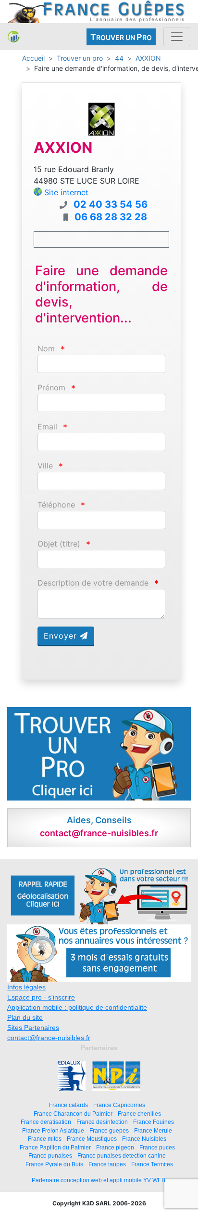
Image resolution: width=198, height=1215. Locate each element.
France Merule (153, 1130)
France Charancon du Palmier (73, 1113)
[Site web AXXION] (101, 118)
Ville (45, 465)
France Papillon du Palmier (55, 1147)
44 (119, 58)
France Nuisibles (144, 1138)
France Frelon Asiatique (53, 1130)
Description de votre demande (92, 583)
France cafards (68, 1105)
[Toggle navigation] (176, 36)
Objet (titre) (58, 543)
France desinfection (102, 1122)
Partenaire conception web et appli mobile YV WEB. (99, 1180)
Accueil (33, 58)
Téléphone (56, 504)
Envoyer (62, 636)
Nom (46, 348)
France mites (45, 1138)
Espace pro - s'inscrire (41, 997)
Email (47, 426)
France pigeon (115, 1147)
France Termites (152, 1164)
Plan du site (25, 1017)
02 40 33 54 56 (111, 204)
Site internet (66, 192)
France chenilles (139, 1113)
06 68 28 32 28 (110, 217)
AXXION (148, 58)
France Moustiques (92, 1138)
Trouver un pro (80, 58)
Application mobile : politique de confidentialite (77, 1007)
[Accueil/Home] (14, 36)
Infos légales (26, 987)
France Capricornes (119, 1105)
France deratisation (46, 1122)
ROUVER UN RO (121, 37)
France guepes (109, 1130)
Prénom (51, 387)
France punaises (50, 1155)
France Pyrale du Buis (54, 1164)
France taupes (107, 1164)
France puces (157, 1147)
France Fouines (153, 1122)
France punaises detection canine (121, 1155)
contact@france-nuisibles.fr (48, 1037)
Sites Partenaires (33, 1027)
